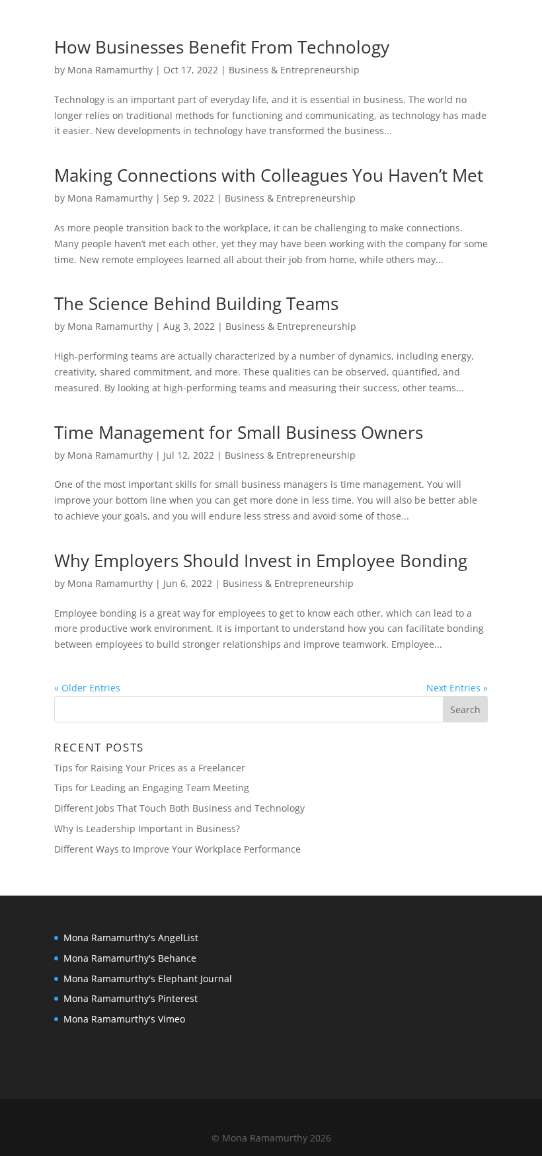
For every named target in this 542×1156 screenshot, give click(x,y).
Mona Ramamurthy (110, 69)
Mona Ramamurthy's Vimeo (124, 1019)
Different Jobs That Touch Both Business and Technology (179, 808)
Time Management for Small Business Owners (238, 432)
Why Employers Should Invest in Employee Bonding (260, 560)
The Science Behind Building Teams (196, 303)
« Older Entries (87, 687)
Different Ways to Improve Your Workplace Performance (177, 849)
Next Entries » (457, 687)
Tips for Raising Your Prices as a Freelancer (149, 767)
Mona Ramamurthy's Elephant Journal (147, 978)
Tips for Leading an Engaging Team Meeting (151, 787)
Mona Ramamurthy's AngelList (130, 937)
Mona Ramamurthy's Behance (129, 958)
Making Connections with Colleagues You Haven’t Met (268, 175)
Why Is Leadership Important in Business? (147, 828)
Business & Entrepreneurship (294, 69)
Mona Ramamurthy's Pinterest (130, 998)
